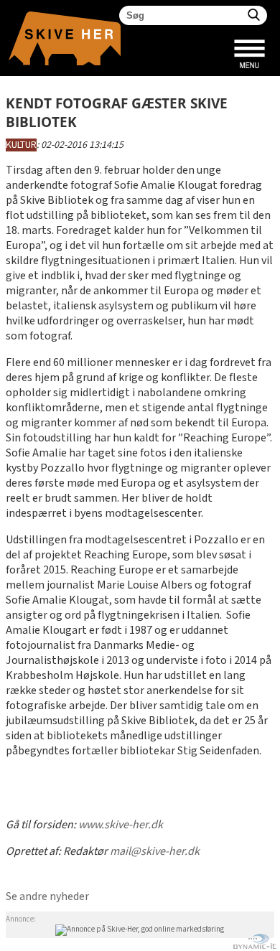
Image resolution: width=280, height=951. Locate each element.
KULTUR (21, 145)
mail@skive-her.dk (155, 851)
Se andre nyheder (47, 896)
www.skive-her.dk (120, 825)
